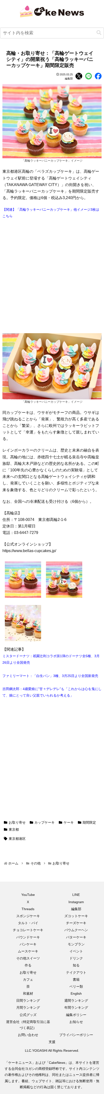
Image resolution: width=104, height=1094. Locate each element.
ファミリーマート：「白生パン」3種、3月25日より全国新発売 (50, 676)
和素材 (28, 993)
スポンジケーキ (28, 916)
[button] (99, 33)
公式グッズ (28, 1015)
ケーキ (69, 822)
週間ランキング (76, 1000)
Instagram (76, 902)
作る (28, 965)
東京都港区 (17, 839)
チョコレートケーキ (28, 930)
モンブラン (76, 944)
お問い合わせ (28, 1035)
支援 (52, 1042)
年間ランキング (76, 1007)
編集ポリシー (76, 1015)
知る (76, 965)
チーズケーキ (76, 923)
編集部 (76, 909)
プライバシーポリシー (76, 1035)
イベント (76, 951)
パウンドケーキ (28, 937)
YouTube (28, 895)
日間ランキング (28, 1000)
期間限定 (89, 822)
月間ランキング (28, 1007)
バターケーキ (76, 937)
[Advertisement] (52, 276)
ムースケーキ (28, 951)
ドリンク (76, 958)
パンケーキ (28, 944)
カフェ (28, 979)
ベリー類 (76, 986)
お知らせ (76, 1022)
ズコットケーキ (76, 916)
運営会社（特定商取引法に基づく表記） (28, 1025)
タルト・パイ (28, 923)
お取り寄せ (17, 822)
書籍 (76, 979)
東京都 (14, 829)
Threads (28, 909)
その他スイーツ (28, 958)
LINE (76, 895)
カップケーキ (44, 822)
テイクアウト (76, 972)
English (76, 993)
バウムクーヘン (76, 930)
